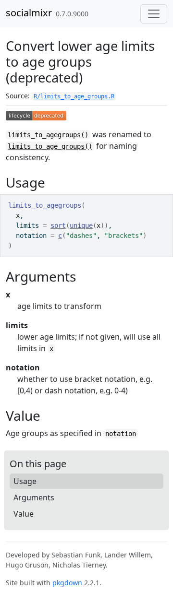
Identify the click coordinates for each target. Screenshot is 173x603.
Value (23, 513)
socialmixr (29, 12)
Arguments (33, 497)
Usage (25, 481)
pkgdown (67, 582)
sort (58, 225)
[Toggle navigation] (153, 14)
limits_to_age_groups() (50, 146)
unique (81, 225)
